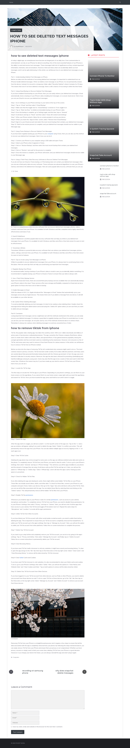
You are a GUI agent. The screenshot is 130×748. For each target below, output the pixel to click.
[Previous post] (11, 671)
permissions (29, 495)
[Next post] (84, 671)
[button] (120, 2)
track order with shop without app (107, 175)
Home (11, 2)
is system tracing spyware (102, 129)
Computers (16, 30)
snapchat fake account (101, 155)
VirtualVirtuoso (19, 46)
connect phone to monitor (102, 76)
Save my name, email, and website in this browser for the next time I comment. (38, 727)
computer (50, 134)
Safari (21, 557)
